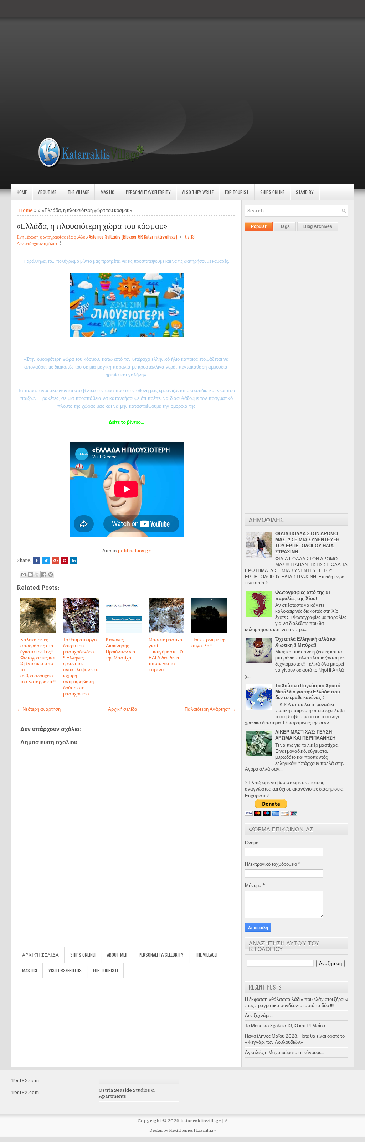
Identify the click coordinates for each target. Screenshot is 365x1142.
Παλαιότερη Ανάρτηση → (210, 709)
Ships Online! (83, 954)
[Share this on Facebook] (36, 560)
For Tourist (237, 191)
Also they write (198, 191)
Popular (259, 226)
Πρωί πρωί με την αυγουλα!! (209, 642)
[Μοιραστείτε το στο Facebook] (43, 574)
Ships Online (272, 191)
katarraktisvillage (200, 1120)
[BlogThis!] (30, 574)
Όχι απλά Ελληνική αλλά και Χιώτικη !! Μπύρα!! (306, 642)
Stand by (305, 191)
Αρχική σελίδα (122, 709)
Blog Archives (317, 226)
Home (22, 191)
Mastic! (29, 970)
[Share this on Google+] (55, 560)
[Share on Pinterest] (64, 560)
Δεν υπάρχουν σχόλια (37, 242)
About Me (47, 191)
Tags (285, 226)
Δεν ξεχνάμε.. (259, 1015)
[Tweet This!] (46, 560)
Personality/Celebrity (148, 191)
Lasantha (204, 1130)
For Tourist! (105, 970)
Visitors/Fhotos (65, 970)
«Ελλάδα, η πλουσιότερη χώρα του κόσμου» (92, 225)
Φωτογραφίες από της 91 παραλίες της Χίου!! (302, 595)
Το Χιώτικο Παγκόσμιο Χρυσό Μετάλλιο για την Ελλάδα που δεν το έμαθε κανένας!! (307, 691)
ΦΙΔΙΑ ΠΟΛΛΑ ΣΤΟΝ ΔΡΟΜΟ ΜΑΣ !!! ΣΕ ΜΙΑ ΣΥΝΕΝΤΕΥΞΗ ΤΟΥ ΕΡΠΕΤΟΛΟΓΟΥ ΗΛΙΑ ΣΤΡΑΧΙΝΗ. (307, 542)
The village (78, 191)
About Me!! (117, 954)
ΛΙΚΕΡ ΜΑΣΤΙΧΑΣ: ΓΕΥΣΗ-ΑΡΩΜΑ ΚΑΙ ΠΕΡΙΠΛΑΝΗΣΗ (305, 735)
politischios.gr (134, 550)
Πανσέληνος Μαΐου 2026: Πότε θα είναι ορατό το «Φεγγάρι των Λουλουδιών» (295, 1039)
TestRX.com (25, 1080)
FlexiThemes (181, 1130)
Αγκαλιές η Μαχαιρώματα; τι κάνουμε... (284, 1052)
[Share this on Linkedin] (73, 560)
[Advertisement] (182, 50)
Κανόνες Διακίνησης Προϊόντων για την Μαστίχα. (120, 649)
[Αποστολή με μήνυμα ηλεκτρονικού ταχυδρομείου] (23, 574)
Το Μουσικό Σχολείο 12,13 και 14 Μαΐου (285, 1025)
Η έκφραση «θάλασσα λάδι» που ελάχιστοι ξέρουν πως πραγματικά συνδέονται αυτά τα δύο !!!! (296, 1002)
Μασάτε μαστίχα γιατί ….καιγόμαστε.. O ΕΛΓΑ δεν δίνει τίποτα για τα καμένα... (166, 654)
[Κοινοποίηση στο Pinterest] (50, 574)
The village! (206, 954)
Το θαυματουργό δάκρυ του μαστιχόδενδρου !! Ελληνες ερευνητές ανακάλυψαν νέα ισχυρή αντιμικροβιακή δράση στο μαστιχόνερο (81, 667)
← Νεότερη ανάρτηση (39, 709)
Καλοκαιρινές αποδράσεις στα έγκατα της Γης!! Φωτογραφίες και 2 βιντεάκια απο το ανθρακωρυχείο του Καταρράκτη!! (38, 660)
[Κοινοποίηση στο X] (37, 574)
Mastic (107, 191)
